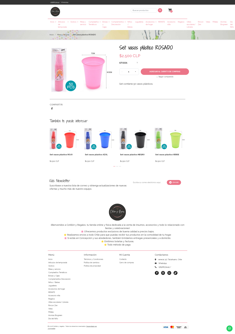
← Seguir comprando (164, 77)
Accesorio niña (171, 23)
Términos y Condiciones (93, 259)
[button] (169, 10)
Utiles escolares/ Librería (191, 24)
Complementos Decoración (117, 23)
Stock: (123, 63)
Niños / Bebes (130, 24)
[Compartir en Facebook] (52, 109)
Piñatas (215, 22)
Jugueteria (139, 22)
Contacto (123, 259)
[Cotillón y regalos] (55, 12)
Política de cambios (91, 263)
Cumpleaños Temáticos (94, 23)
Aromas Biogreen (224, 23)
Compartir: (56, 104)
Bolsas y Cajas (105, 24)
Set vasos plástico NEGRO (132, 155)
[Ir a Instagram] (163, 273)
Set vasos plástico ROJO (61, 155)
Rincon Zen (200, 23)
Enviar (176, 182)
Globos (73, 22)
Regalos (181, 22)
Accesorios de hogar (150, 23)
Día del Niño (232, 24)
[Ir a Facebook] (157, 272)
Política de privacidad (92, 266)
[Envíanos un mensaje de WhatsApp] (229, 328)
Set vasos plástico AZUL (96, 155)
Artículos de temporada (62, 24)
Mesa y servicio (83, 23)
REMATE (161, 22)
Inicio (52, 22)
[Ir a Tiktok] (175, 273)
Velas (208, 22)
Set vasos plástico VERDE (167, 155)
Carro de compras (126, 263)
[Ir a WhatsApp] (169, 273)
